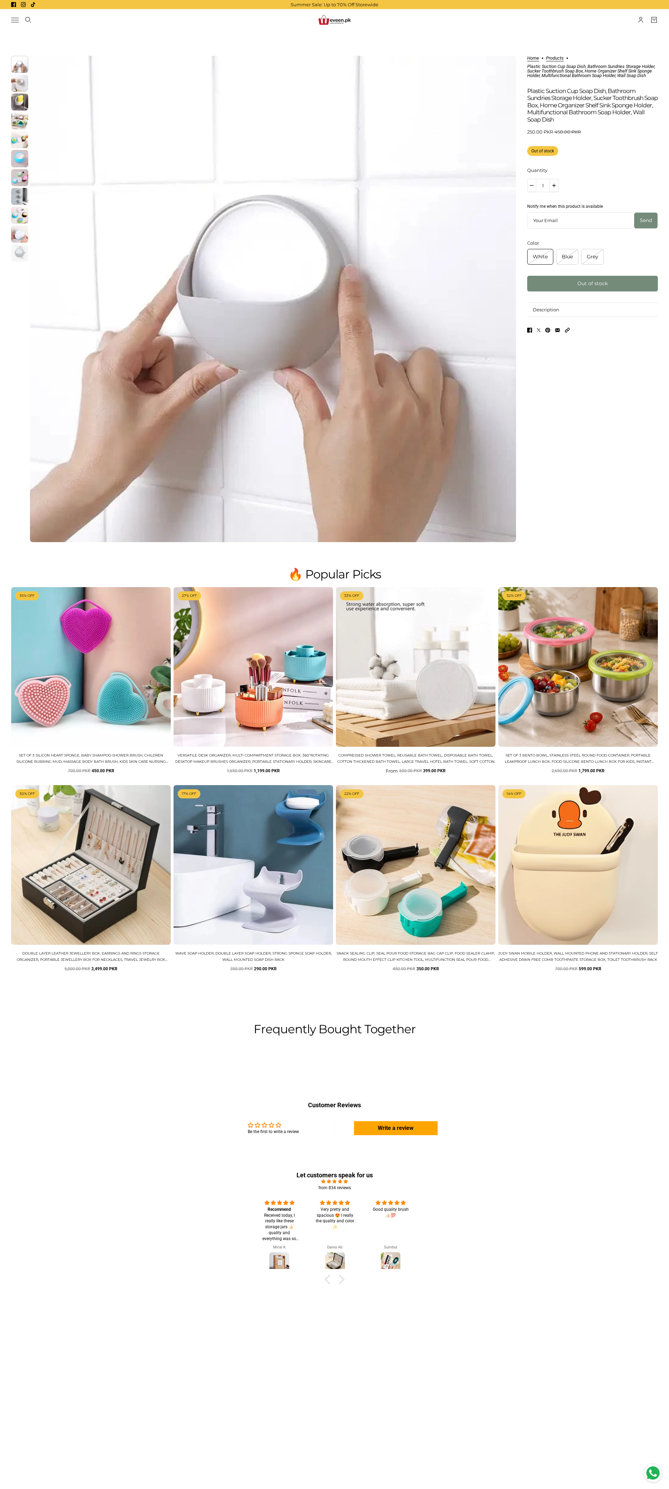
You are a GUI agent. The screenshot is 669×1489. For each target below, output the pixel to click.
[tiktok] (33, 4)
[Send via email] (557, 330)
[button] (567, 330)
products (555, 58)
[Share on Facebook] (529, 330)
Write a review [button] (396, 1128)
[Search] (28, 20)
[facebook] (13, 4)
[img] (334, 1181)
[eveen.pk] (334, 20)
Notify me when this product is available (565, 206)
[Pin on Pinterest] (548, 330)
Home (533, 58)
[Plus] (554, 185)
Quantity (537, 170)
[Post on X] (539, 330)
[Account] (641, 20)
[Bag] (654, 20)
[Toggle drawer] (15, 20)
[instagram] (23, 4)
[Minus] (531, 185)
